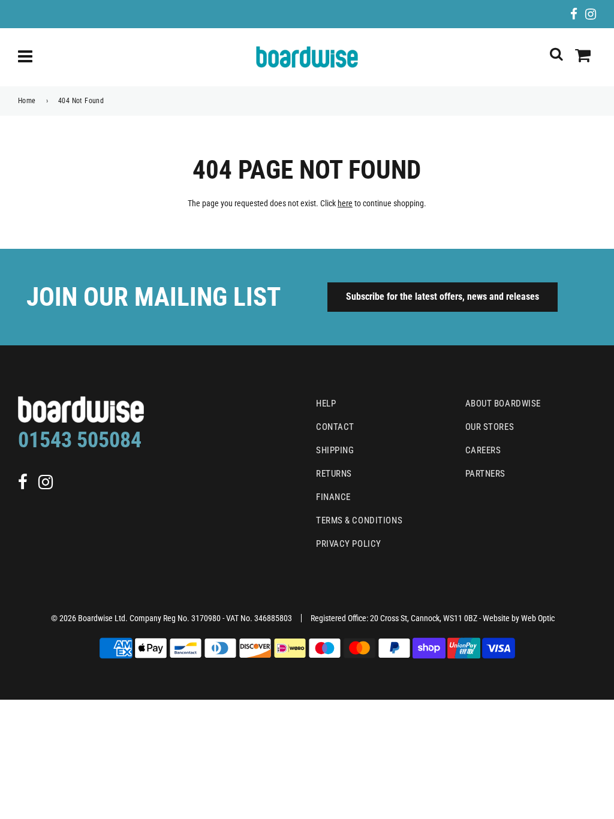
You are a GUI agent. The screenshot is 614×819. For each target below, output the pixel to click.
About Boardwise (503, 403)
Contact (335, 426)
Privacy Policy (348, 543)
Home (27, 101)
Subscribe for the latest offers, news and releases (442, 296)
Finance (333, 497)
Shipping (335, 450)
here (345, 203)
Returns (334, 473)
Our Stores (489, 426)
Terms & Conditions (359, 520)
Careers (483, 450)
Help (326, 403)
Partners (485, 473)
